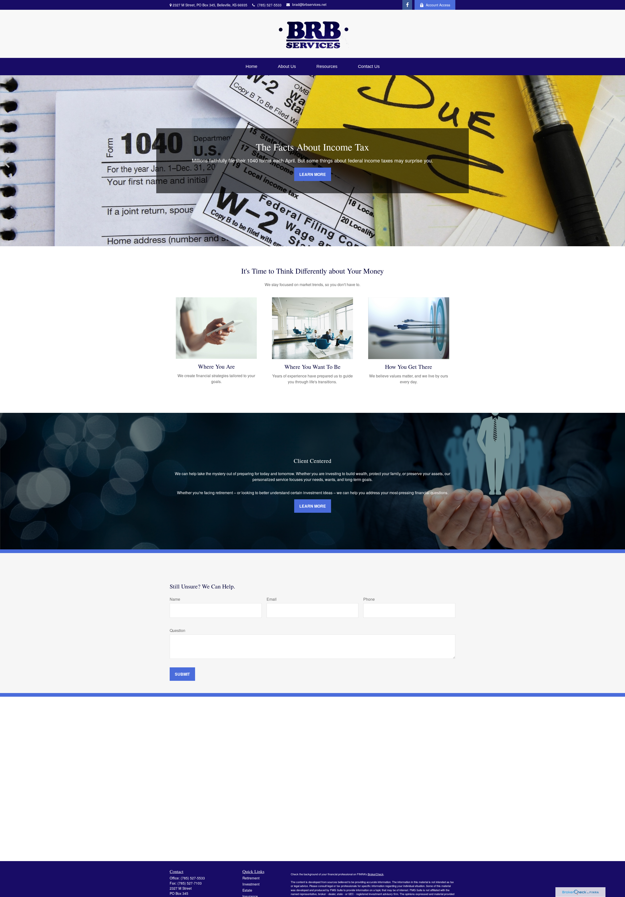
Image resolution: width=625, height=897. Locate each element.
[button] (251, 66)
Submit (182, 674)
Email (272, 599)
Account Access (438, 4)
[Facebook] (407, 5)
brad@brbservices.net (309, 4)
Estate (247, 890)
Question (177, 630)
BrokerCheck (376, 874)
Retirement (251, 878)
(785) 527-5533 (269, 4)
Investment (251, 884)
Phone (369, 599)
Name (175, 599)
